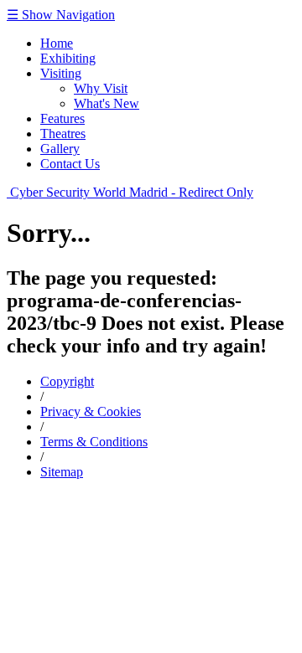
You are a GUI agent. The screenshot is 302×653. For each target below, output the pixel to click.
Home (56, 43)
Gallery (60, 148)
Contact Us (70, 164)
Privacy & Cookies (90, 411)
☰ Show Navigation (61, 15)
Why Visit (101, 88)
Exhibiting (68, 58)
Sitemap (61, 472)
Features (62, 118)
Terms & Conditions (94, 441)
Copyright (67, 381)
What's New (106, 103)
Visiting (60, 73)
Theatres (63, 133)
